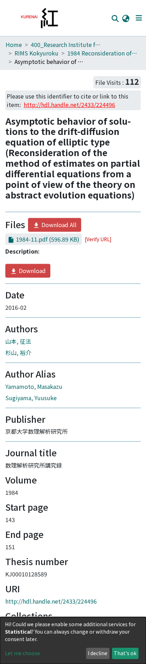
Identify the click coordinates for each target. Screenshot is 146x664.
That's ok (125, 653)
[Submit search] (115, 18)
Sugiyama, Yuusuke (31, 397)
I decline (97, 653)
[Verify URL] (98, 239)
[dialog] (73, 640)
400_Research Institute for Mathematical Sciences (66, 44)
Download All (58, 224)
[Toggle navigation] (138, 18)
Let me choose (22, 653)
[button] (125, 18)
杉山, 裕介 (18, 352)
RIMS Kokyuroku (36, 53)
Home (14, 44)
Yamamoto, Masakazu (33, 386)
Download (31, 270)
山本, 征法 (18, 341)
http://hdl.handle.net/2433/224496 (51, 601)
